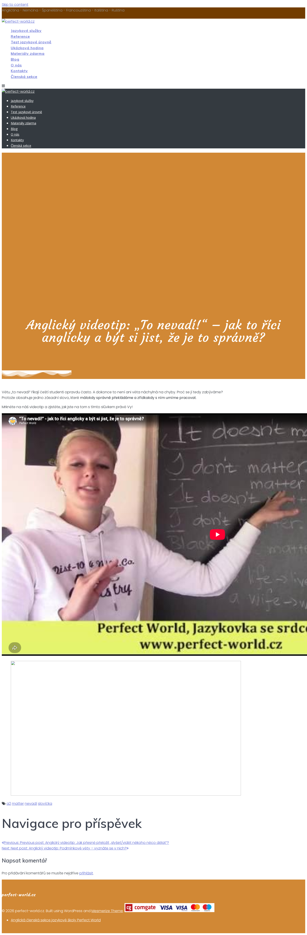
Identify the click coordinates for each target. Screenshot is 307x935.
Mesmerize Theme (107, 910)
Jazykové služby (26, 30)
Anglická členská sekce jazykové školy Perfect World (56, 920)
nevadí (31, 803)
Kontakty (19, 70)
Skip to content (15, 4)
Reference (20, 36)
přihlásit (86, 873)
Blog (15, 59)
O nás (16, 65)
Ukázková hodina (27, 48)
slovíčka (45, 803)
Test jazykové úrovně (31, 42)
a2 (9, 803)
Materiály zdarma (27, 53)
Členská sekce (24, 76)
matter (18, 803)
